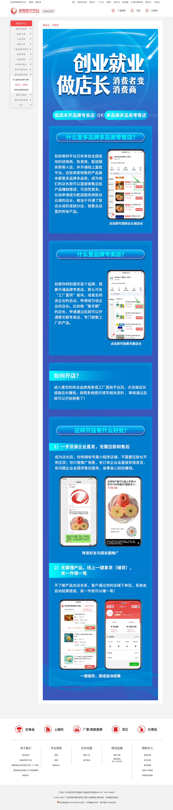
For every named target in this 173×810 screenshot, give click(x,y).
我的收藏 (125, 2)
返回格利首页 (48, 11)
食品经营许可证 (26, 760)
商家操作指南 (147, 775)
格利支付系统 (82, 2)
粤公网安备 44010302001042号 (72, 802)
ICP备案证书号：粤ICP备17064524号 (101, 802)
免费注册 (38, 2)
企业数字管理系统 (137, 2)
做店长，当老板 (21, 84)
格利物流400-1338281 (117, 760)
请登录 (31, 2)
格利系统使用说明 (21, 89)
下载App (157, 2)
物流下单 (117, 755)
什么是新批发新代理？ (21, 79)
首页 (73, 2)
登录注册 (147, 755)
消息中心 (92, 2)
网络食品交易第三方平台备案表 (25, 770)
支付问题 (147, 760)
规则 (56, 755)
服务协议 (56, 765)
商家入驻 (86, 755)
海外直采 (86, 760)
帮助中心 (149, 2)
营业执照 (25, 755)
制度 (56, 760)
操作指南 (147, 765)
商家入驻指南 (147, 770)
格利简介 (25, 775)
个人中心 (101, 2)
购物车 (109, 2)
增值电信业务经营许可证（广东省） (26, 765)
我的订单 (117, 2)
